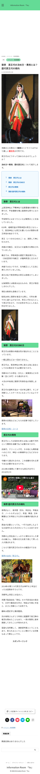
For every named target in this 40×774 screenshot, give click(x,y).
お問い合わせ (30, 762)
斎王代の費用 (13, 187)
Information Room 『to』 (20, 5)
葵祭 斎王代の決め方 (16, 182)
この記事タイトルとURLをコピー (21, 711)
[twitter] (7, 720)
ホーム (7, 762)
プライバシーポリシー (18, 762)
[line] (28, 720)
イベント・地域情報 (9, 728)
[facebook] (12, 720)
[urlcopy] (33, 720)
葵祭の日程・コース (10, 428)
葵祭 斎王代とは (15, 177)
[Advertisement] (20, 31)
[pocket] (17, 720)
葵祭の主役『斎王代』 (11, 555)
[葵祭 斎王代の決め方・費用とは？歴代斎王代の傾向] (23, 720)
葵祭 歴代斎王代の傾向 (16, 191)
